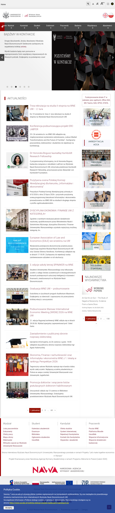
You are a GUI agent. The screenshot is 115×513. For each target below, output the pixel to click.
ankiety (23, 47)
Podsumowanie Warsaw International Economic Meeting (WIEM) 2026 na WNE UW (51, 312)
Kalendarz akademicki (40, 428)
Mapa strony (8, 437)
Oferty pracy (8, 434)
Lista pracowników (10, 428)
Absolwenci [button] (107, 26)
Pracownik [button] (64, 26)
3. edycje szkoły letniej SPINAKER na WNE (51, 264)
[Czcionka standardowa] (93, 4)
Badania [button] (78, 26)
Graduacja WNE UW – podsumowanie (49, 288)
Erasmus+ (36, 431)
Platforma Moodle (96, 431)
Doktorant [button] (50, 26)
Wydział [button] (11, 26)
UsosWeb (35, 440)
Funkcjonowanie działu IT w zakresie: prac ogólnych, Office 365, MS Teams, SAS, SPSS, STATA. (96, 100)
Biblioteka (36, 434)
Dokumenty (7, 431)
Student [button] (37, 26)
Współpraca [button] (92, 26)
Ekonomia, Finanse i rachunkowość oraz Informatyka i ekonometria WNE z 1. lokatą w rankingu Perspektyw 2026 (53, 358)
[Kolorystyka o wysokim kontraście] (112, 4)
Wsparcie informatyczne (98, 437)
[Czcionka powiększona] (97, 4)
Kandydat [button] (24, 26)
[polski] (111, 15)
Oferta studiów (66, 428)
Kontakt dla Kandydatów (70, 437)
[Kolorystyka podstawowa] (108, 4)
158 (107, 319)
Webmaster (7, 440)
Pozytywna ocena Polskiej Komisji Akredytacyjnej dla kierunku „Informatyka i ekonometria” (51, 183)
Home (3, 26)
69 (52, 410)
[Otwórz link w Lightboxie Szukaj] (88, 4)
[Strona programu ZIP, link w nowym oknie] (57, 483)
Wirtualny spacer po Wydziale (15, 443)
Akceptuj (8, 508)
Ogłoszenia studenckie (41, 437)
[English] (105, 15)
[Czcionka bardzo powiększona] (102, 4)
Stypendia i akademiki (69, 440)
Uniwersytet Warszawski (12, 446)
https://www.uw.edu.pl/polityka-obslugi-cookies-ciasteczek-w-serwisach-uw (39, 503)
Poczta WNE (94, 428)
